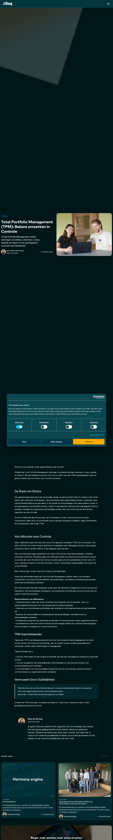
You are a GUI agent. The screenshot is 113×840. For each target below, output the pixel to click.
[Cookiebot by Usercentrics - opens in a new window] (95, 397)
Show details (95, 435)
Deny (24, 442)
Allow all (89, 442)
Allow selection (56, 442)
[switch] (44, 427)
